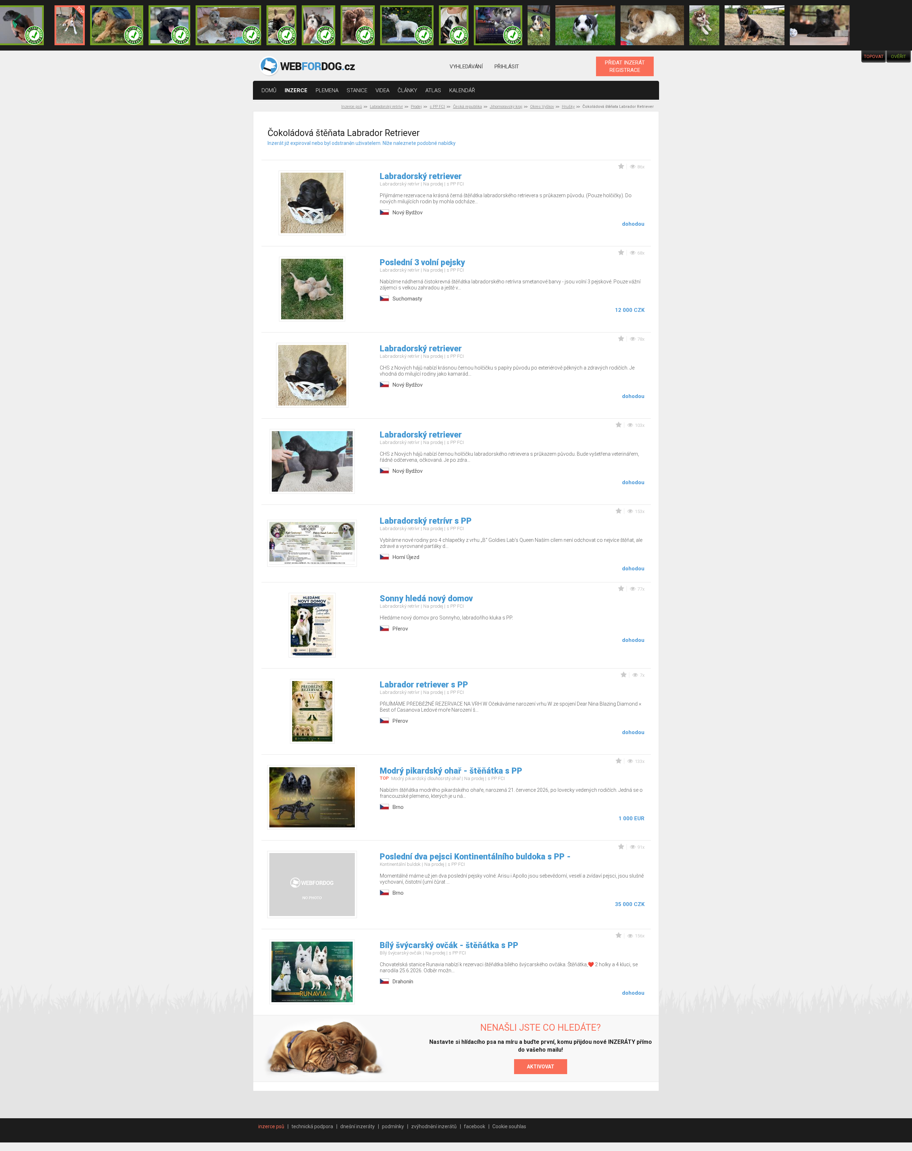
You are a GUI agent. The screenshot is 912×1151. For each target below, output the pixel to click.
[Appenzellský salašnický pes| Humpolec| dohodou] (539, 25)
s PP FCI (437, 107)
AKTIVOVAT (540, 1066)
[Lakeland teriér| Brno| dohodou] (117, 25)
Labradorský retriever (421, 176)
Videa (382, 90)
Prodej (416, 107)
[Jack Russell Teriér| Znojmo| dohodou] (652, 25)
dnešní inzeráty (357, 1126)
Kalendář (462, 90)
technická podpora (312, 1126)
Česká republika (467, 107)
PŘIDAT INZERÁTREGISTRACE (625, 66)
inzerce (296, 90)
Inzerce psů (351, 107)
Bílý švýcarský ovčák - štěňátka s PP (449, 945)
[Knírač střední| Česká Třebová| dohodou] (498, 25)
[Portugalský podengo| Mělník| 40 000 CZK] (69, 25)
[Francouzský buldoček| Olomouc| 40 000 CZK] (281, 25)
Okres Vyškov (542, 107)
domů (268, 90)
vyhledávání (466, 66)
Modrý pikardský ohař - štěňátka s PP (451, 771)
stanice (357, 90)
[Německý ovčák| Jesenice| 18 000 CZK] (754, 25)
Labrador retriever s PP (424, 685)
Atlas (433, 90)
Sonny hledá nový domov (426, 598)
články (407, 90)
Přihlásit (506, 66)
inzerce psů (271, 1126)
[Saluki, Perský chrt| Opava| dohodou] (407, 25)
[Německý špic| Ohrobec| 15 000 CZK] (820, 25)
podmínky (393, 1126)
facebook (474, 1126)
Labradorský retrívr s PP (426, 521)
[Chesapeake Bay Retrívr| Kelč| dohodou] (358, 25)
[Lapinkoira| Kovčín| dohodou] (704, 25)
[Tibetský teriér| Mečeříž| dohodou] (454, 25)
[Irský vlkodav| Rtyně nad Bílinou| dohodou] (228, 25)
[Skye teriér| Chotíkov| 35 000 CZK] (169, 25)
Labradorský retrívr (386, 107)
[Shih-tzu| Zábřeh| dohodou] (318, 25)
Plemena (327, 90)
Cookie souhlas (509, 1126)
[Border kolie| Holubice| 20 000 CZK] (585, 25)
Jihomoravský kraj (506, 107)
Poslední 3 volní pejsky (422, 262)
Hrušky (568, 107)
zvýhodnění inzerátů (434, 1126)
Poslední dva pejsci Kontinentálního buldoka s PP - (475, 857)
